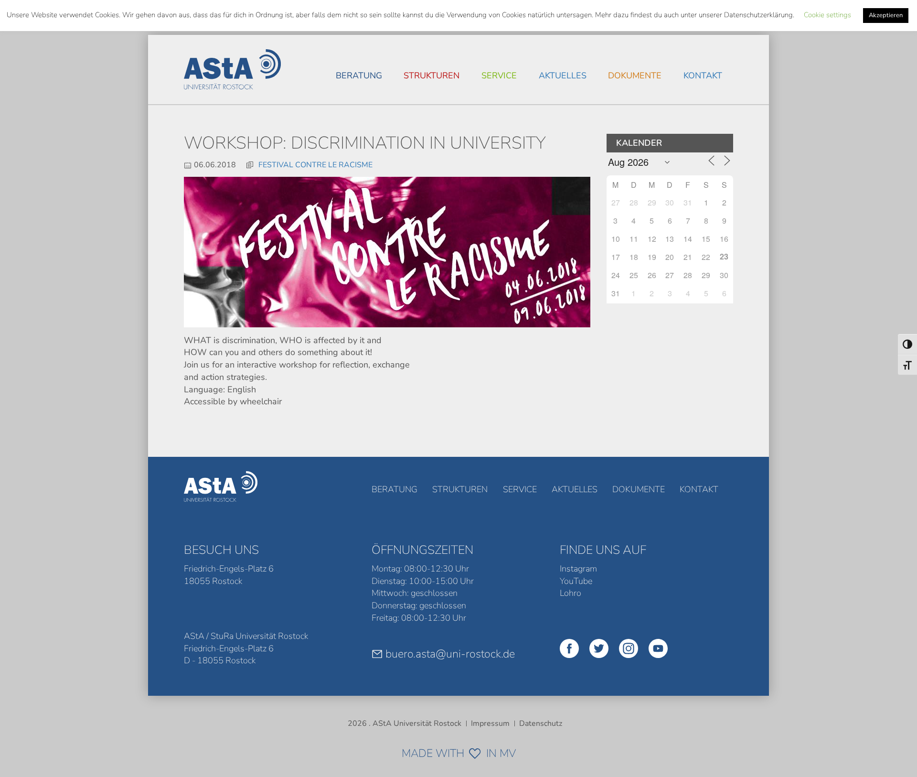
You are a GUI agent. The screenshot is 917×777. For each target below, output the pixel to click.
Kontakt (702, 75)
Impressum (490, 723)
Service (499, 75)
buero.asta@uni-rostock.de (450, 653)
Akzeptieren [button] (886, 15)
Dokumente (634, 75)
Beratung (359, 75)
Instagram (578, 568)
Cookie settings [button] (827, 15)
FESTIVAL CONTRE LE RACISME (315, 165)
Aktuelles (562, 75)
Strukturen (431, 75)
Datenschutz (540, 723)
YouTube (576, 581)
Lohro (570, 593)
